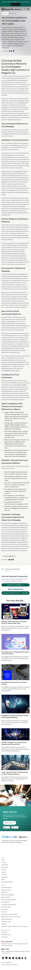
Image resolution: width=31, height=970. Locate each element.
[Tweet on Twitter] (11, 51)
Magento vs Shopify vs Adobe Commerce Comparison (15, 926)
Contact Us (4, 874)
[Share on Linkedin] (13, 51)
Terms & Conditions (6, 964)
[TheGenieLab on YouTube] (16, 958)
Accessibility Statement (7, 882)
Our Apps (4, 869)
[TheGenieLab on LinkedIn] (3, 958)
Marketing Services (6, 934)
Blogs (3, 879)
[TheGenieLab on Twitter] (13, 958)
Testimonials (4, 877)
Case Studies (5, 864)
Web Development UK (7, 919)
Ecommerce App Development (9, 899)
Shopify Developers (6, 890)
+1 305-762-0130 (7, 945)
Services (4, 885)
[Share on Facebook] (9, 51)
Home (3, 860)
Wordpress (4, 912)
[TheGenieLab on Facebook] (9, 958)
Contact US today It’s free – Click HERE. (15, 593)
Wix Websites (5, 909)
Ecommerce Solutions (7, 887)
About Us (4, 872)
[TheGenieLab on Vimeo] (25, 958)
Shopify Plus (4, 892)
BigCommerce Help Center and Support (11, 916)
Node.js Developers (6, 907)
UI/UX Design (5, 937)
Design (5, 13)
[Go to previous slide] (2, 3)
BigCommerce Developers (8, 894)
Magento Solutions (6, 897)
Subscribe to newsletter (14, 585)
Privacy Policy (14, 964)
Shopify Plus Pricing (6, 921)
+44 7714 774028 (6, 953)
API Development (6, 902)
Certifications (5, 867)
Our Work (4, 862)
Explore (3, 857)
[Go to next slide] (29, 3)
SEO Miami (4, 924)
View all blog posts (9, 556)
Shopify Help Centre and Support (10, 914)
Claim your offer (16, 4)
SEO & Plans (4, 932)
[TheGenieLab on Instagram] (6, 958)
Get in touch (8, 823)
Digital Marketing (6, 930)
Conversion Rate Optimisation (9, 904)
